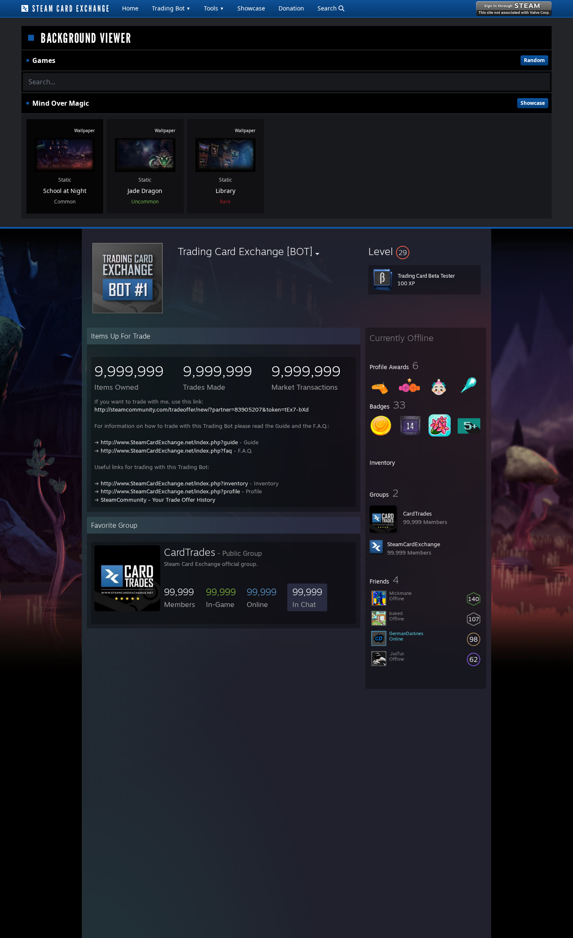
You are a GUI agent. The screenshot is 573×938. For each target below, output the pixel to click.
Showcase (251, 8)
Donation (291, 8)
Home (130, 8)
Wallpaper (84, 130)
